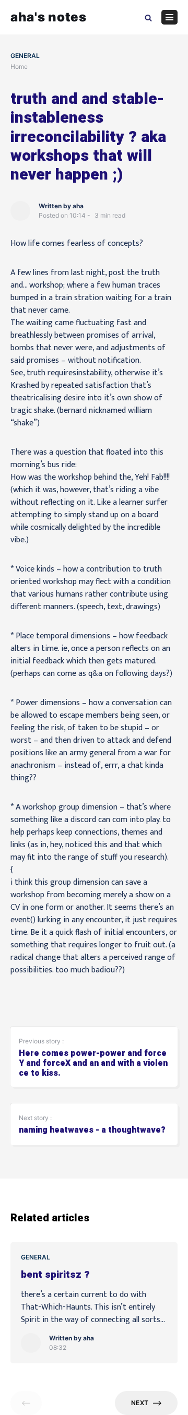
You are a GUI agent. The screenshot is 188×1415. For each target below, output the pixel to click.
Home (19, 66)
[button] (148, 17)
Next (139, 1403)
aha (78, 206)
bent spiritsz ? (55, 1275)
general (25, 56)
